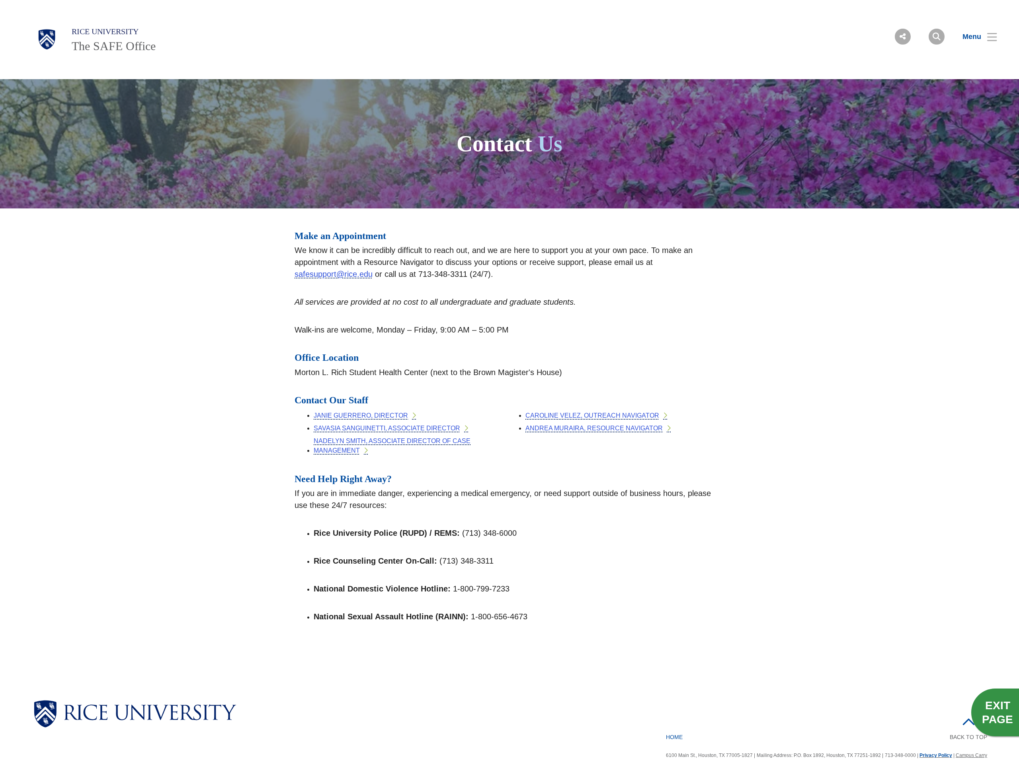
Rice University (105, 31)
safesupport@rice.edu (334, 274)
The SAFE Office (114, 46)
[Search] (937, 37)
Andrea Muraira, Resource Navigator (594, 428)
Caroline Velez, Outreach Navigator (592, 415)
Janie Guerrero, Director (361, 415)
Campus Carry (971, 755)
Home (674, 737)
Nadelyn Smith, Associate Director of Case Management (392, 446)
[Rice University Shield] (47, 39)
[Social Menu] (903, 37)
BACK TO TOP (968, 737)
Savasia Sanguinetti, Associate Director (387, 428)
